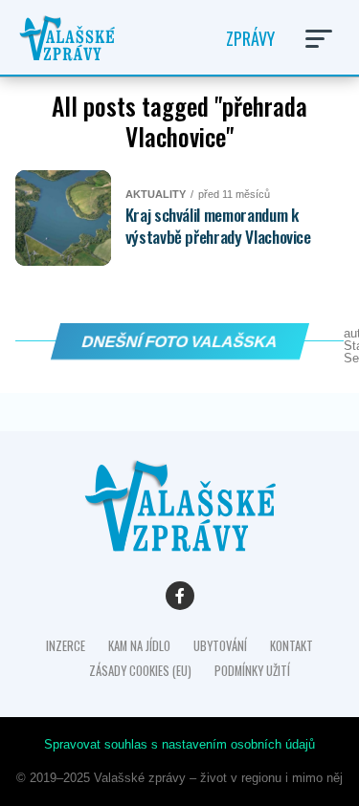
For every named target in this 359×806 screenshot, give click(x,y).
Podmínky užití (252, 671)
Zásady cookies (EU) (140, 671)
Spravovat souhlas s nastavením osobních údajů (179, 744)
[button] (318, 38)
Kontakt (291, 646)
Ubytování (220, 646)
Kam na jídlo (139, 646)
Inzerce (65, 646)
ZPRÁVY (250, 38)
